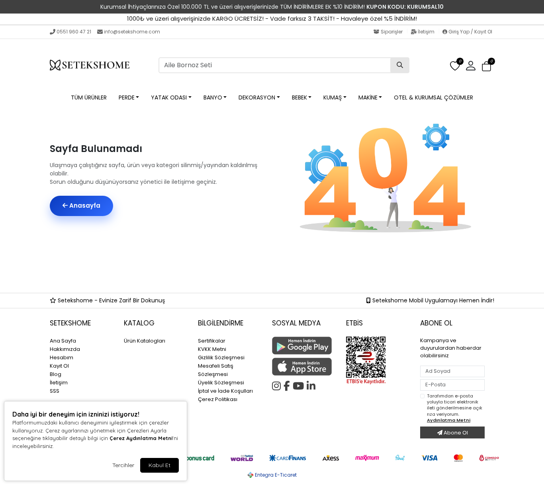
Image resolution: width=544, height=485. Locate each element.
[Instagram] (278, 384)
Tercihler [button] (123, 465)
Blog (55, 374)
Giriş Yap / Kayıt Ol (469, 31)
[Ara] (399, 65)
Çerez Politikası (217, 399)
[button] (486, 66)
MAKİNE (368, 97)
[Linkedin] (312, 384)
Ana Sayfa (63, 341)
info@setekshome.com (132, 31)
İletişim (426, 31)
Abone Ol (455, 432)
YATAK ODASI (169, 97)
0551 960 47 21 (74, 31)
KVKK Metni (212, 349)
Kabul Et (159, 465)
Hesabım (61, 357)
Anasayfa (84, 205)
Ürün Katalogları (144, 341)
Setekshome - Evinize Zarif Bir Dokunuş (110, 300)
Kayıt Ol (59, 366)
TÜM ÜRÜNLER (89, 97)
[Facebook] (288, 384)
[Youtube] (300, 384)
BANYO (213, 97)
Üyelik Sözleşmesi (221, 382)
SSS (54, 391)
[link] (272, 7)
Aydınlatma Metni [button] (448, 420)
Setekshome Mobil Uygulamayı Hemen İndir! (432, 300)
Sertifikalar (211, 341)
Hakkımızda (65, 349)
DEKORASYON (257, 97)
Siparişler (392, 31)
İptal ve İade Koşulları (225, 391)
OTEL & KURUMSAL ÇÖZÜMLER (433, 97)
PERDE (127, 97)
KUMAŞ (332, 97)
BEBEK (299, 97)
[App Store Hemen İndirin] (304, 367)
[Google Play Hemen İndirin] (304, 345)
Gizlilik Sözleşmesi (221, 357)
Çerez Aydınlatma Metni (141, 438)
